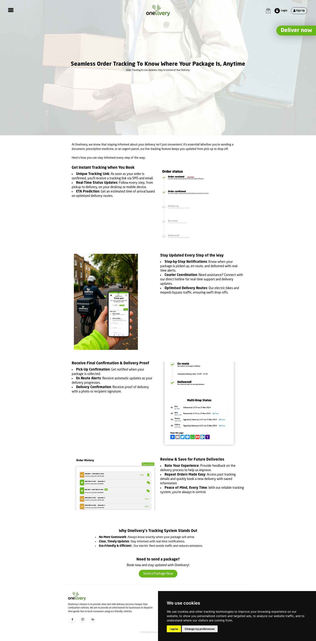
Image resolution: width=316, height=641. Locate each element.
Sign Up (300, 11)
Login (283, 11)
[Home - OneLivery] (158, 10)
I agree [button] (174, 628)
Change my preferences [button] (200, 628)
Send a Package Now (158, 573)
